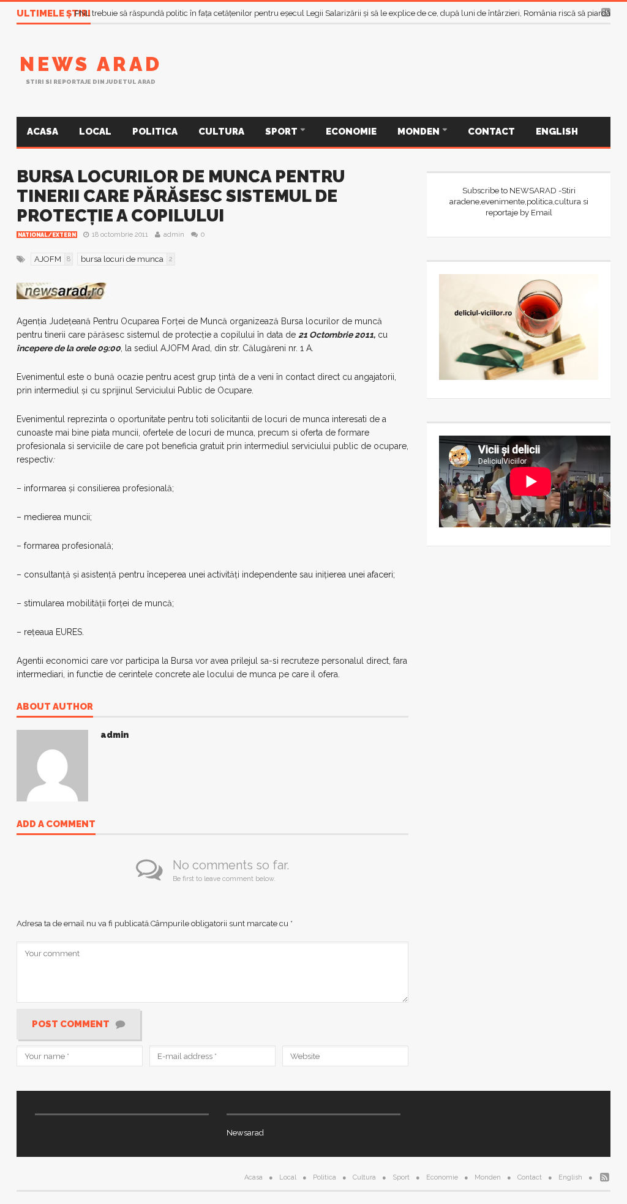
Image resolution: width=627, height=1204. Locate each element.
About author (55, 707)
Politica (155, 131)
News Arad (91, 64)
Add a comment (56, 825)
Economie (351, 131)
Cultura (221, 131)
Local (95, 131)
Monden (419, 131)
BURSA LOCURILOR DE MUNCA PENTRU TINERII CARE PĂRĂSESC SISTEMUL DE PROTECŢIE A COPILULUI (181, 196)
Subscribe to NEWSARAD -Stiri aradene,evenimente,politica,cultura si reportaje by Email (518, 201)
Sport (282, 131)
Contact (491, 131)
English (557, 131)
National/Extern (47, 235)
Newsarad (245, 1132)
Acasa (42, 131)
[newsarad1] (63, 290)
